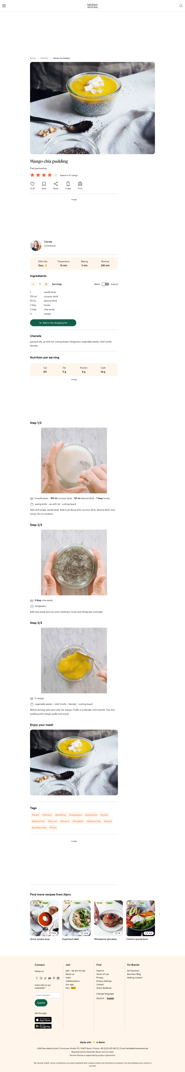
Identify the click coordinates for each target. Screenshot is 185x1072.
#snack (35, 814)
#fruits (53, 827)
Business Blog (134, 974)
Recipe (33, 58)
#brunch (64, 821)
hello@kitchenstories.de (137, 1048)
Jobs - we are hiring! (75, 970)
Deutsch (100, 998)
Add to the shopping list (55, 322)
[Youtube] (50, 978)
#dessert (47, 814)
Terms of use (102, 974)
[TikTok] (45, 978)
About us (70, 974)
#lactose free (94, 821)
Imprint (100, 970)
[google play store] (47, 1027)
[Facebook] (37, 978)
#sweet (104, 814)
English (110, 998)
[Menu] (4, 5)
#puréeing (60, 814)
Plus (70, 988)
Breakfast (44, 58)
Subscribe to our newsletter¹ (43, 986)
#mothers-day (39, 827)
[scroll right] (159, 914)
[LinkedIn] (58, 978)
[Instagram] (41, 978)
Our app (70, 984)
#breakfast (78, 821)
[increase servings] (46, 284)
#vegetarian (75, 814)
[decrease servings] (33, 284)
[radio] (32, 175)
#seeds (108, 821)
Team (68, 977)
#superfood (91, 814)
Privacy (99, 977)
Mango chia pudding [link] (61, 58)
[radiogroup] (44, 175)
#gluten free (38, 821)
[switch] (105, 284)
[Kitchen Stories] (93, 5)
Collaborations (73, 981)
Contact (100, 984)
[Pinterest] (54, 978)
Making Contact (134, 977)
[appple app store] (47, 1020)
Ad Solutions (133, 970)
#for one (52, 821)
